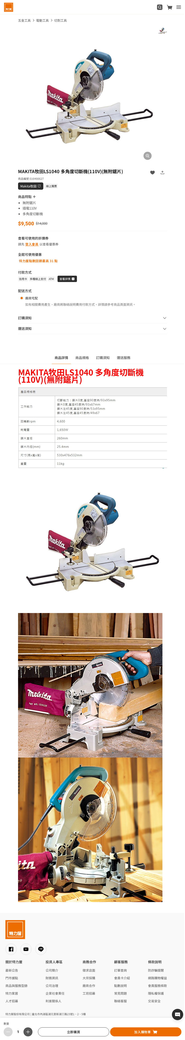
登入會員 (32, 244)
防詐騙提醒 (156, 970)
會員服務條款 (157, 985)
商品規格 (82, 357)
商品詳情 (61, 357)
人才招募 (11, 1001)
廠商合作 (89, 985)
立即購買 (73, 1032)
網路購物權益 (157, 978)
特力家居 (11, 993)
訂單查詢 (120, 970)
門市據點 (11, 978)
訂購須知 (103, 357)
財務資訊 (52, 978)
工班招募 (89, 993)
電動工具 (42, 20)
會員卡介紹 (122, 978)
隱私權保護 (156, 993)
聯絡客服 (120, 1001)
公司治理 (52, 985)
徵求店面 (89, 970)
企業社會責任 (55, 993)
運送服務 (123, 357)
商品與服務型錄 (16, 985)
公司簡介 (52, 970)
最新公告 (11, 970)
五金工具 (24, 20)
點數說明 (120, 985)
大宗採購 (89, 978)
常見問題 (120, 993)
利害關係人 (53, 1001)
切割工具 (60, 20)
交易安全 (154, 1001)
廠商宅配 (31, 298)
